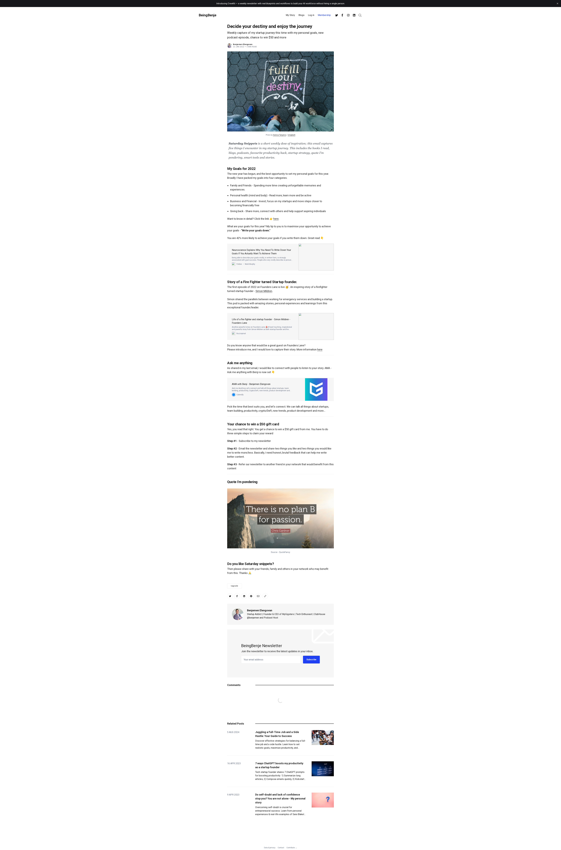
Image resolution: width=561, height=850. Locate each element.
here (276, 218)
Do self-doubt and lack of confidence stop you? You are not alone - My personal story (280, 798)
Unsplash (291, 135)
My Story (290, 15)
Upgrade (234, 586)
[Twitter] (336, 15)
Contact (281, 848)
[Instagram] (348, 15)
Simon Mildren (264, 291)
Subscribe (311, 659)
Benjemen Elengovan (259, 610)
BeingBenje (207, 15)
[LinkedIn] (354, 15)
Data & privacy (269, 848)
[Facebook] (342, 15)
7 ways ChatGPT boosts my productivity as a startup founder (279, 765)
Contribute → (291, 848)
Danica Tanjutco (279, 135)
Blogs (301, 15)
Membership (324, 15)
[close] (557, 3)
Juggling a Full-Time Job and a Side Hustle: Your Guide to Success (277, 734)
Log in (311, 15)
